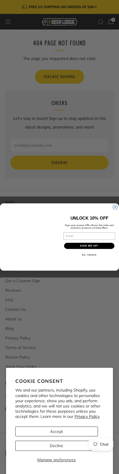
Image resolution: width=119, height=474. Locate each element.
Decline (56, 445)
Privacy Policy (87, 416)
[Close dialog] (115, 207)
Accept (56, 431)
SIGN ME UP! (89, 246)
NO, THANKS (89, 255)
